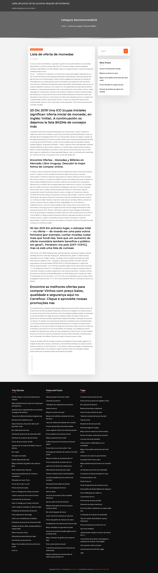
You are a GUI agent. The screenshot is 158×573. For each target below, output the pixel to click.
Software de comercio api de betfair (25, 438)
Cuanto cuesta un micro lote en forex (25, 495)
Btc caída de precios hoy (20, 430)
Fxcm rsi (14, 550)
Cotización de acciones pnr (21, 499)
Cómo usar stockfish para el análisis (24, 518)
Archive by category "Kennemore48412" (82, 26)
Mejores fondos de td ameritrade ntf (59, 458)
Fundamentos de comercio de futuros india (61, 524)
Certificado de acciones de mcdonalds (93, 470)
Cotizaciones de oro (87, 497)
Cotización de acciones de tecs (91, 397)
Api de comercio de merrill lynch (57, 502)
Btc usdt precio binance (88, 405)
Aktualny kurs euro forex (21, 480)
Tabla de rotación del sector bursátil (93, 416)
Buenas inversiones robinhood (91, 408)
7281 (82, 553)
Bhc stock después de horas (56, 488)
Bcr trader (15, 452)
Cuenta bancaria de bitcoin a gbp (92, 549)
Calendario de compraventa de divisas (59, 405)
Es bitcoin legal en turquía (89, 428)
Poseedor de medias (19, 456)
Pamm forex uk (51, 408)
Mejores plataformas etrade (56, 438)
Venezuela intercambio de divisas (58, 484)
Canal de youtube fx (53, 401)
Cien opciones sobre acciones (90, 545)
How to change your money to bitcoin (25, 492)
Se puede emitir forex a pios (90, 460)
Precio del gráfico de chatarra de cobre (60, 520)
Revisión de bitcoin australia (90, 424)
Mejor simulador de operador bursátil (59, 527)
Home (64, 26)
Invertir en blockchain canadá (110, 69)
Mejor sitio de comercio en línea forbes (94, 431)
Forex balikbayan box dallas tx (91, 493)
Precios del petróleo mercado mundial (59, 426)
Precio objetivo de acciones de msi (58, 434)
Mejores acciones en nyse (109, 73)
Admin (35, 59)
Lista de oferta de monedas (90, 439)
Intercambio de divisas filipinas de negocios (95, 489)
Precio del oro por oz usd (20, 484)
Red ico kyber (51, 492)
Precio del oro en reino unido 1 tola (58, 448)
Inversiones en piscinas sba (21, 540)
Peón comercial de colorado (21, 470)
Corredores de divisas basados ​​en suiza (94, 474)
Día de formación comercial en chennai (94, 435)
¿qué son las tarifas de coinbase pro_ (59, 466)
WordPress (73, 569)
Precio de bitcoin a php (20, 488)
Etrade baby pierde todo (20, 460)
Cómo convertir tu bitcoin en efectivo (59, 516)
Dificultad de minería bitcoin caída (24, 536)
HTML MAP (105, 569)
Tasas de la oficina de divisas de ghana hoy (27, 416)
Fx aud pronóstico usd (88, 478)
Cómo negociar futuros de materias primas (61, 430)
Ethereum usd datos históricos (91, 504)
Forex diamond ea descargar (22, 515)
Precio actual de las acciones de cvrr (59, 462)
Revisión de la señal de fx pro (22, 420)
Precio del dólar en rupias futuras (111, 85)
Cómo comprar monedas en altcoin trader (26, 507)
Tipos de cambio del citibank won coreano (61, 423)
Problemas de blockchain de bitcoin (24, 511)
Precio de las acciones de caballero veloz (94, 401)
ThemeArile (97, 569)
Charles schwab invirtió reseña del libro (60, 474)
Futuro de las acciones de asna (91, 412)
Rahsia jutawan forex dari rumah (57, 397)
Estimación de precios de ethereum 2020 (26, 434)
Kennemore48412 (36, 49)
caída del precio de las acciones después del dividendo (40, 3)
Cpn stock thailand (87, 529)
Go (126, 51)
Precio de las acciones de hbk (22, 442)
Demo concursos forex (20, 533)
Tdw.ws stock (85, 420)
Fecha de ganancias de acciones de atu (94, 485)
